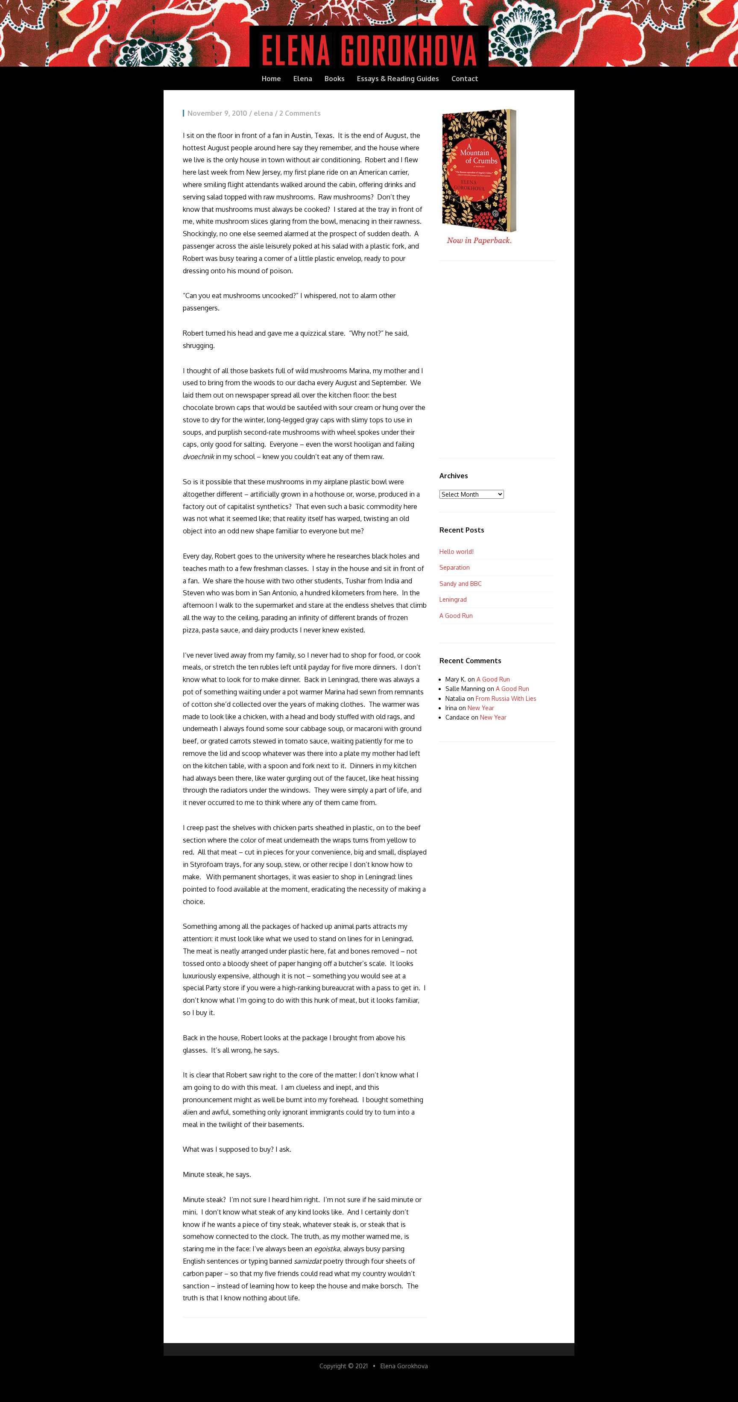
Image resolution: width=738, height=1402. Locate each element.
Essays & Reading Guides (398, 78)
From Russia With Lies (506, 698)
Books (335, 78)
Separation (454, 567)
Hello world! (456, 551)
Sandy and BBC (460, 583)
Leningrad (453, 599)
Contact (464, 78)
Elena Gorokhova (404, 1366)
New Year (481, 707)
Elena (302, 78)
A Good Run (456, 615)
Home (271, 78)
